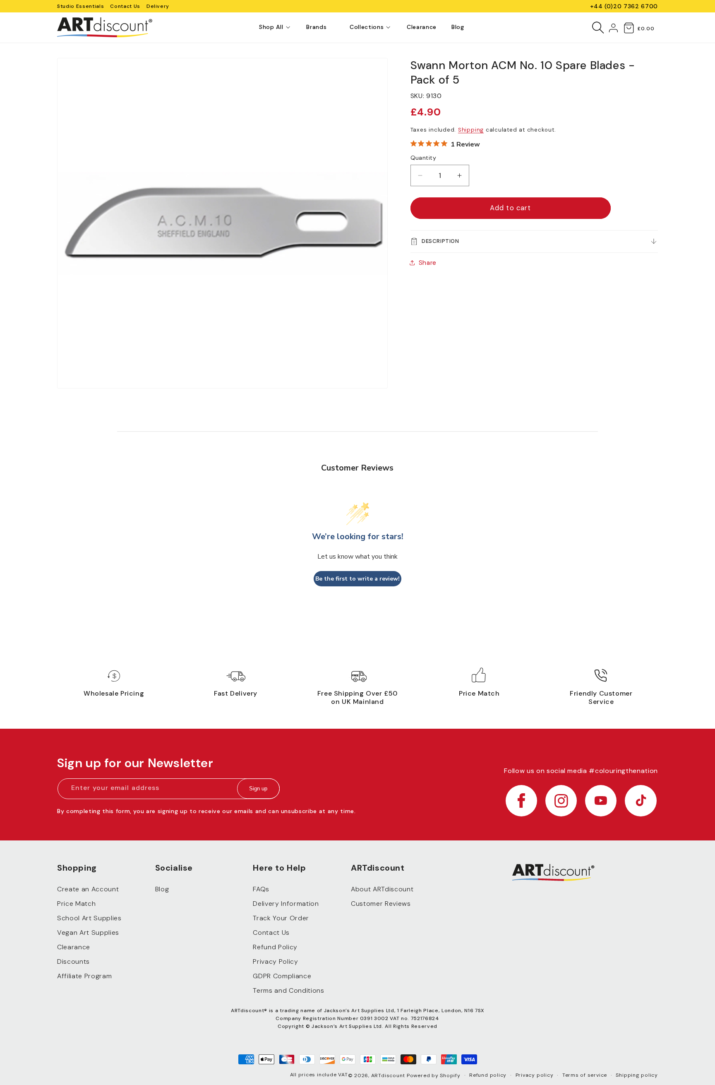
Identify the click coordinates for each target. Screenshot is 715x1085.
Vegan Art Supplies (88, 932)
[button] (271, 27)
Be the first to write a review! (357, 579)
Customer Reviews (381, 903)
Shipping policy (637, 1075)
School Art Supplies (89, 918)
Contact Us (125, 6)
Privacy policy (535, 1075)
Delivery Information (286, 903)
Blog (162, 889)
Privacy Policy (275, 961)
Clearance (73, 947)
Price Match (76, 903)
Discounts (73, 961)
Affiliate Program (84, 976)
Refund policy (487, 1075)
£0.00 (645, 28)
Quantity (423, 157)
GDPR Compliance (282, 976)
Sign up (258, 789)
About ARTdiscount (382, 889)
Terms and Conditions (288, 990)
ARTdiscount (389, 1075)
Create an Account (88, 889)
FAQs (261, 889)
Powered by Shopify (434, 1075)
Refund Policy (275, 947)
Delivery (157, 6)
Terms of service (584, 1075)
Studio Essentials (80, 6)
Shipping (471, 129)
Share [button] (428, 263)
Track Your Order (281, 918)
